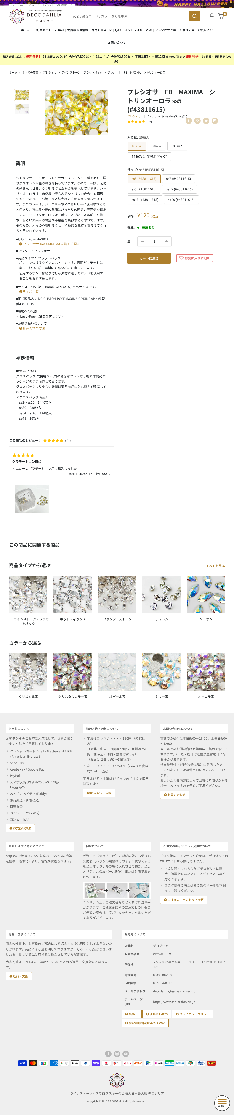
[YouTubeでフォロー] (125, 1054)
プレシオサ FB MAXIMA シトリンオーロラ (136, 72)
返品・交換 (20, 976)
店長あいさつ (158, 1014)
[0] (221, 16)
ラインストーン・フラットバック (82, 72)
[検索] (194, 16)
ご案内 (59, 30)
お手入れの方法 (33, 328)
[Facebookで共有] (189, 121)
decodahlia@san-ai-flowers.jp (174, 991)
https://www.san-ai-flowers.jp (174, 1001)
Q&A (118, 30)
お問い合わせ (117, 42)
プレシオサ (50, 72)
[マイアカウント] (212, 15)
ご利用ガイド (42, 30)
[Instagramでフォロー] (117, 1054)
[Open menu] (222, 1103)
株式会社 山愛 (162, 954)
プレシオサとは (165, 30)
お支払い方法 (21, 828)
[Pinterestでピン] (197, 121)
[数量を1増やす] (166, 241)
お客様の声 (187, 30)
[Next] (225, 596)
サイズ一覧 (30, 291)
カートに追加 (149, 258)
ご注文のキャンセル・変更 (185, 899)
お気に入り (205, 30)
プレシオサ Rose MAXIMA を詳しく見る (51, 244)
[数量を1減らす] (142, 241)
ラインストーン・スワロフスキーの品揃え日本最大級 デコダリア (117, 1093)
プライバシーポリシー (194, 1014)
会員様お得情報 (77, 30)
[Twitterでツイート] (206, 121)
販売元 (133, 1014)
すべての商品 (30, 72)
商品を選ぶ (99, 30)
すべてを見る (216, 565)
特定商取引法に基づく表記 (146, 1023)
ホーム (25, 30)
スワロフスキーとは (138, 30)
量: (129, 241)
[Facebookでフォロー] (108, 1054)
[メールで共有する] (215, 121)
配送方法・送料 (100, 793)
